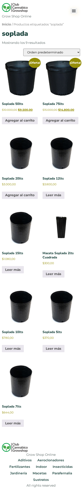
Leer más (53, 195)
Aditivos (25, 460)
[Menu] (73, 11)
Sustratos (41, 480)
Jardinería (18, 473)
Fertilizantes (19, 467)
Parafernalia (62, 473)
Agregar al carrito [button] (20, 120)
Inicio (6, 24)
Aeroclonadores (50, 460)
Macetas (40, 473)
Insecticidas (63, 467)
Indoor (41, 467)
